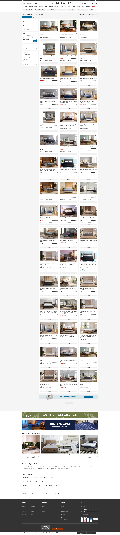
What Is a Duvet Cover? (50, 456)
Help (87, 0)
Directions (23, 508)
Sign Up (57, 528)
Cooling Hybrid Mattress (54, 466)
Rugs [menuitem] (65, 6)
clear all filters (35, 17)
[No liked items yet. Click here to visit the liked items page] (92, 3)
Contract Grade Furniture (64, 511)
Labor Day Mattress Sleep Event (27, 466)
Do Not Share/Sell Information (65, 520)
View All (97, 433)
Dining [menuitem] (46, 6)
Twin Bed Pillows (66, 468)
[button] (55, 58)
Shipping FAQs (24, 511)
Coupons (62, 508)
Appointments (83, 506)
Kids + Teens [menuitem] (56, 6)
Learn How (49, 37)
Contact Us (23, 506)
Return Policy (32, 511)
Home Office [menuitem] (51, 6)
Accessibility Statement (45, 512)
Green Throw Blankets (78, 466)
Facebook (85, 511)
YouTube (91, 511)
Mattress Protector (62, 466)
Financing (32, 508)
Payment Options (33, 506)
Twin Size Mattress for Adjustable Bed (56, 468)
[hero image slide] (60, 415)
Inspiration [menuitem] (88, 6)
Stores (97, 0)
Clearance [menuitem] (93, 6)
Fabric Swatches (63, 517)
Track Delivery (24, 512)
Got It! (91, 533)
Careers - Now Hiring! (44, 508)
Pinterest (81, 511)
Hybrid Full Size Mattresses (45, 466)
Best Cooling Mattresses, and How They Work (69, 456)
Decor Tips (31, 454)
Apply (35, 41)
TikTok (94, 511)
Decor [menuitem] (69, 6)
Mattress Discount (36, 466)
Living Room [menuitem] (31, 6)
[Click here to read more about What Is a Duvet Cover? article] (50, 444)
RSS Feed (97, 511)
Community (43, 506)
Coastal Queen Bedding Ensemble (88, 466)
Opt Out (81, 533)
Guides (50, 454)
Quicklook (49, 40)
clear (36, 39)
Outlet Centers (43, 511)
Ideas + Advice (63, 506)
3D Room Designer (63, 514)
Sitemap (32, 514)
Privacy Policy (45, 533)
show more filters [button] (30, 67)
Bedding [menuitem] (73, 6)
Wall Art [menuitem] (83, 6)
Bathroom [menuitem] (78, 6)
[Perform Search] (36, 3)
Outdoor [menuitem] (61, 6)
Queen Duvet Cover (70, 466)
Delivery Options (91, 0)
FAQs (22, 509)
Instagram (88, 511)
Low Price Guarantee (44, 509)
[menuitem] (96, 3)
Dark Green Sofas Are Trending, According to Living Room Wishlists (31, 456)
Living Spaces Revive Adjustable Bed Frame (29, 468)
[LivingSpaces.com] (60, 3)
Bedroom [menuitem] (35, 6)
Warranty (32, 509)
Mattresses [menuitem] (41, 6)
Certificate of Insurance (34, 512)
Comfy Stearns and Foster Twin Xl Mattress (43, 468)
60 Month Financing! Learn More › (27, 0)
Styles (89, 454)
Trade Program (63, 509)
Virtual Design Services (64, 519)
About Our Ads (63, 512)
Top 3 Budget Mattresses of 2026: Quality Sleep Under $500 (89, 456)
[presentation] (82, 14)
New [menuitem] (26, 6)
